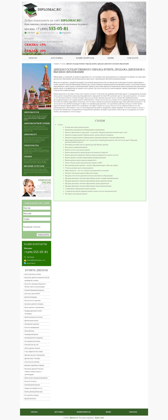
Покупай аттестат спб (31, 344)
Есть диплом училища (31, 395)
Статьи (60, 125)
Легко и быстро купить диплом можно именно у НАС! (83, 163)
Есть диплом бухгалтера (32, 341)
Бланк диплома (29, 331)
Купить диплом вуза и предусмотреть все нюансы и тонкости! (86, 152)
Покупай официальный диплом (34, 290)
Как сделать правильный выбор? (76, 147)
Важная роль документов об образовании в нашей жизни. (85, 130)
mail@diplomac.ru (49, 33)
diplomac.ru (74, 418)
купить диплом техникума (40, 192)
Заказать (132, 58)
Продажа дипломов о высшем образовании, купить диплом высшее (88, 186)
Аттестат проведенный (32, 327)
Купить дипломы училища (33, 274)
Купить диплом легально (32, 348)
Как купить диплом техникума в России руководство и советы (37, 279)
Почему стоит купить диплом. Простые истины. (81, 173)
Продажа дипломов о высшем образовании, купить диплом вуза (87, 183)
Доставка (57, 58)
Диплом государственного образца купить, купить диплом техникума (89, 135)
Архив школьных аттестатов (33, 317)
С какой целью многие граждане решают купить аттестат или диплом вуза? (91, 191)
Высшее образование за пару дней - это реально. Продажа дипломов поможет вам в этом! (96, 132)
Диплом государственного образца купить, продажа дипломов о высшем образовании (95, 137)
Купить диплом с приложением (34, 307)
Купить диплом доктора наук (33, 391)
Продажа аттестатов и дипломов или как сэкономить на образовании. (89, 176)
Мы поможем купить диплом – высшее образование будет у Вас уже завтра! (91, 165)
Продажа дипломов (91, 98)
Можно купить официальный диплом (36, 378)
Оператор (44, 180)
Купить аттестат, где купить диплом (77, 150)
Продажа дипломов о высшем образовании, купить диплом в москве (88, 181)
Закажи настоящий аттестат (33, 388)
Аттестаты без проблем (32, 362)
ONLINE (46, 182)
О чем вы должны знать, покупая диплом (79, 168)
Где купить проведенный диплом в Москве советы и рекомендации (35, 285)
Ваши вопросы (85, 58)
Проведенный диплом (31, 334)
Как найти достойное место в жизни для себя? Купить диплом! (86, 145)
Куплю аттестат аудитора (32, 300)
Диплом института (30, 398)
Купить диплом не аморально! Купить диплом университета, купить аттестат (91, 155)
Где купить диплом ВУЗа (32, 293)
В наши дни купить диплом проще (77, 127)
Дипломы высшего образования (35, 355)
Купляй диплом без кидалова (34, 338)
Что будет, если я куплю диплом (76, 194)
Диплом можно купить (31, 320)
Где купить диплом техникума (34, 304)
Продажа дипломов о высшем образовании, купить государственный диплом (91, 178)
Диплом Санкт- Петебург (32, 358)
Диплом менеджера (31, 297)
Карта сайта (99, 418)
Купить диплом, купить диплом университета (81, 160)
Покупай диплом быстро (32, 385)
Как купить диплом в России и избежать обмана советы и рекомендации (34, 371)
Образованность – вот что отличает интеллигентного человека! (87, 170)
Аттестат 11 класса (31, 381)
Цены (111, 58)
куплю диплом (106, 100)
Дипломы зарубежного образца (34, 365)
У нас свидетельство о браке (34, 351)
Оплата (33, 58)
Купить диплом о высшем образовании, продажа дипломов (85, 157)
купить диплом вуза (104, 88)
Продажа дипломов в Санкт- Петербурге (33, 312)
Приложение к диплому (32, 324)
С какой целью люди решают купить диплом (80, 189)
